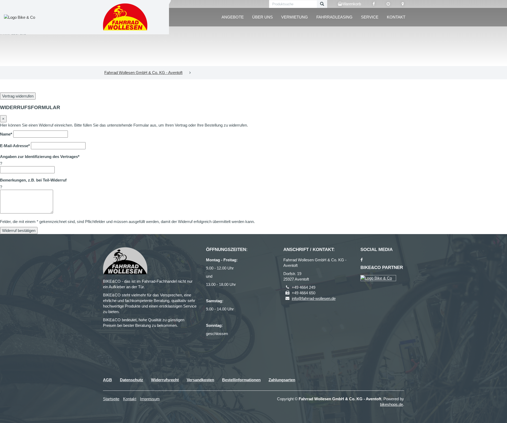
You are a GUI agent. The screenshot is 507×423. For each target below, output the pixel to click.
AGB (107, 380)
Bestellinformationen (241, 380)
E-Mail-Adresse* (15, 145)
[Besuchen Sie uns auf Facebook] (374, 4)
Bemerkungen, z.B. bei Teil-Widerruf (33, 180)
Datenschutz (131, 380)
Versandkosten (200, 380)
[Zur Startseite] (125, 17)
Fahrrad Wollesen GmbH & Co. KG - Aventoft (143, 72)
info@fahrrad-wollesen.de (314, 298)
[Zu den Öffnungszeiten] (388, 4)
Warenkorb (351, 4)
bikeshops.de (391, 404)
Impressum (150, 399)
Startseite (111, 399)
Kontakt (396, 17)
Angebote (233, 17)
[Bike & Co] (378, 278)
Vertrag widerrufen (18, 96)
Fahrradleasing (334, 17)
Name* (6, 134)
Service (369, 17)
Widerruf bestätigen (18, 230)
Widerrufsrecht (165, 380)
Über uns (262, 17)
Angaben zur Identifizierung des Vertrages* (39, 156)
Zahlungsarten (282, 380)
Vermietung (294, 17)
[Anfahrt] (403, 4)
